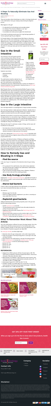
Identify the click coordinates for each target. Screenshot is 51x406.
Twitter (44, 374)
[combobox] (26, 3)
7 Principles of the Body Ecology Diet (15, 177)
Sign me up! (44, 63)
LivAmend (44, 35)
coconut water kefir (26, 214)
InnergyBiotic (6, 216)
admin (6, 17)
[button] (45, 3)
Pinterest (45, 371)
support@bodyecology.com (10, 372)
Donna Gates (11, 15)
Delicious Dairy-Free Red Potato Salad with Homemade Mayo (9, 312)
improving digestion (7, 241)
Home (1, 7)
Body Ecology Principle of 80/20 (20, 133)
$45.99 (44, 36)
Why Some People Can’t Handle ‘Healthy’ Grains (26, 295)
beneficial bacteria (9, 240)
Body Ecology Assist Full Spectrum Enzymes (31, 72)
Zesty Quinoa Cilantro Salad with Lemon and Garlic (8, 295)
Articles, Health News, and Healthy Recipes (12, 7)
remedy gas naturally (6, 231)
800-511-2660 (7, 368)
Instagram (45, 367)
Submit (31, 342)
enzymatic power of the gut (27, 240)
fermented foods (10, 205)
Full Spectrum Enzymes (29, 216)
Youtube (45, 378)
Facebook (45, 364)
